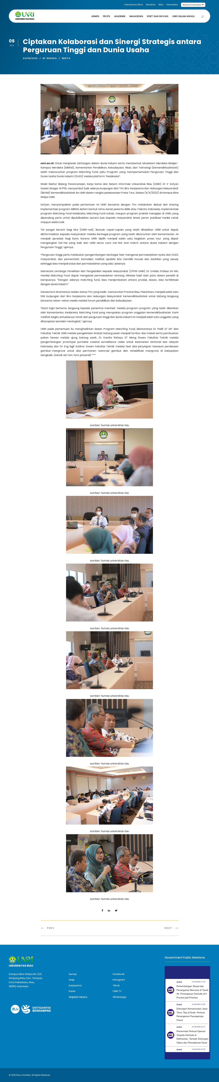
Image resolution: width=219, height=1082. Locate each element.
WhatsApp (119, 997)
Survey (73, 974)
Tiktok (116, 985)
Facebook (118, 974)
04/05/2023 (30, 58)
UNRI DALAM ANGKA (183, 16)
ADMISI (95, 16)
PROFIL (106, 16)
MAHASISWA (136, 16)
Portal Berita (172, 4)
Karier (72, 991)
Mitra (161, 4)
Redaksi (52, 58)
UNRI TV (117, 991)
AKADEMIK (120, 16)
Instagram (119, 979)
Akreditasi (151, 4)
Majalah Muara (78, 997)
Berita (66, 58)
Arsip (72, 979)
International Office (133, 4)
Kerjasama (75, 985)
